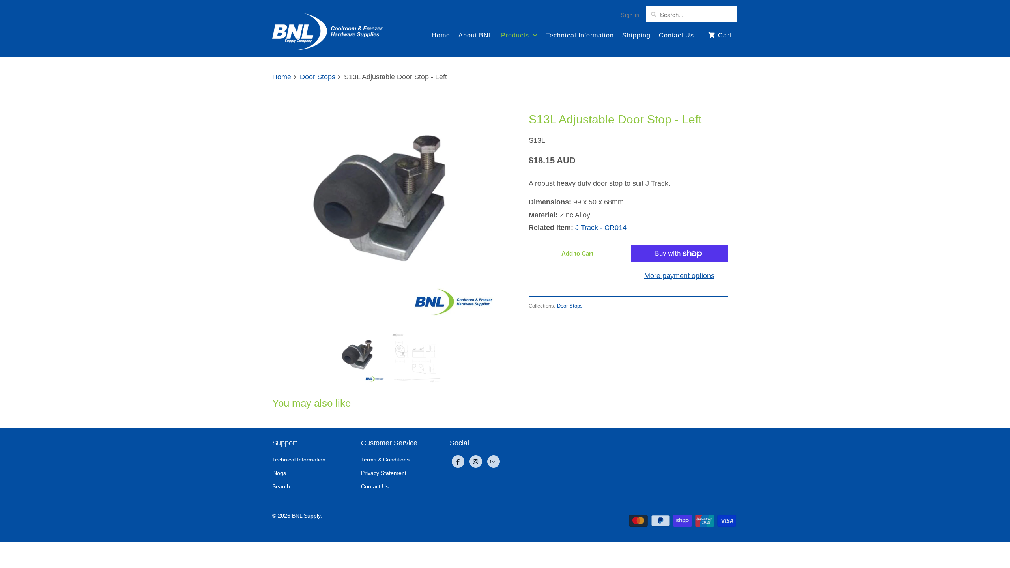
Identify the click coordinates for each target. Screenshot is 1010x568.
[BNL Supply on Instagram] (475, 461)
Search (281, 486)
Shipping (636, 35)
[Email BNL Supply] (493, 461)
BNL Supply (306, 515)
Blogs (279, 473)
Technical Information (580, 35)
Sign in (630, 15)
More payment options (679, 276)
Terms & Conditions (385, 459)
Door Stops (546, 100)
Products (516, 35)
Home (441, 35)
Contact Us (676, 35)
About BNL (475, 35)
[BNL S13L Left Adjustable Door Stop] (386, 208)
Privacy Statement (383, 473)
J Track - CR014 (601, 228)
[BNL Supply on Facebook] (458, 461)
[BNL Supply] (327, 28)
